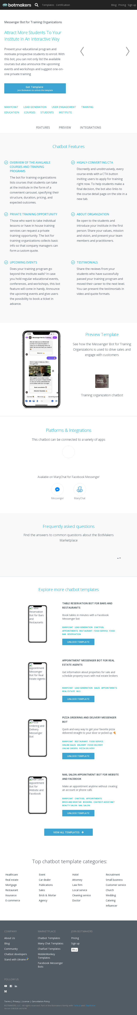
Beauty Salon (69, 805)
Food (112, 630)
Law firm (77, 885)
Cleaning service (81, 895)
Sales (97, 687)
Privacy (16, 1001)
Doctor (76, 900)
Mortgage (11, 885)
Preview (65, 127)
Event (42, 874)
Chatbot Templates (49, 938)
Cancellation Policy (41, 1001)
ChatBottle (90, 1005)
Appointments (70, 630)
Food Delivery (95, 745)
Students (47, 112)
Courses (29, 112)
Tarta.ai (77, 1005)
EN (73, 949)
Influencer (111, 905)
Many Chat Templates (50, 943)
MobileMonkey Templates (46, 955)
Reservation (74, 634)
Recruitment (113, 874)
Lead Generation (35, 107)
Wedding (111, 895)
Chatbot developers (15, 954)
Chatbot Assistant (104, 802)
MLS (78, 691)
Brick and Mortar (72, 802)
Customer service (116, 885)
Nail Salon (84, 805)
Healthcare (11, 874)
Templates (48, 5)
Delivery (81, 745)
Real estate (11, 879)
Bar (64, 634)
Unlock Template (78, 641)
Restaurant (85, 630)
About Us (9, 938)
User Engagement (64, 107)
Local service (79, 890)
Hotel (75, 874)
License (25, 1001)
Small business (114, 879)
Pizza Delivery (87, 748)
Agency (43, 900)
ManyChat (11, 107)
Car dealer (45, 879)
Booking (87, 802)
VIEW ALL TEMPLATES (66, 832)
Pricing (122, 5)
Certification (63, 5)
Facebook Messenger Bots (50, 964)
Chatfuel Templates (49, 948)
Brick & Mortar (47, 895)
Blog (113, 5)
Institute (65, 112)
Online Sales (69, 745)
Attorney (77, 879)
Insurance (11, 895)
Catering (110, 900)
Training (87, 107)
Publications (46, 885)
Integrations (90, 127)
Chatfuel (99, 627)
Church (110, 890)
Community (11, 948)
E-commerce (12, 900)
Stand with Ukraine (15, 959)
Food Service (101, 630)
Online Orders (70, 748)
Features (43, 127)
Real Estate (68, 691)
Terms (7, 1001)
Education (11, 112)
